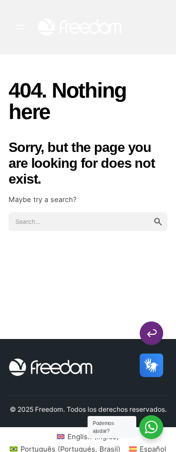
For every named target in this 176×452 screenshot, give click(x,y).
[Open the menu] (20, 27)
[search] (158, 221)
